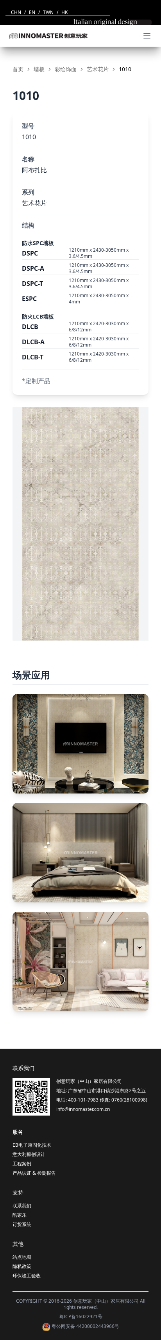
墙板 (39, 69)
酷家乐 (20, 1215)
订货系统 (22, 1224)
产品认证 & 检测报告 (34, 1173)
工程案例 (22, 1163)
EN (32, 12)
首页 (18, 69)
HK (64, 12)
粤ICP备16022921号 (80, 1316)
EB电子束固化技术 (32, 1145)
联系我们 (22, 1205)
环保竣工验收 (27, 1275)
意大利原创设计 (29, 1154)
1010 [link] (125, 69)
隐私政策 (22, 1266)
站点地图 (22, 1257)
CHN (16, 12)
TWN (48, 12)
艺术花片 (98, 69)
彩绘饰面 (66, 69)
